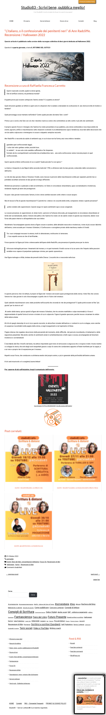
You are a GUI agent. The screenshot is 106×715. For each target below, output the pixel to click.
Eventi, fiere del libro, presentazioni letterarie (23, 562)
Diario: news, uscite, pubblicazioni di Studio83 (24, 648)
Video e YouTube (41, 628)
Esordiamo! (11, 617)
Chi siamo (26, 21)
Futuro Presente (57, 616)
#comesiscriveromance (26, 604)
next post (95, 574)
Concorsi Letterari (57, 608)
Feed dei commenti (76, 651)
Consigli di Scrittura (21, 612)
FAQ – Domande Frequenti (33, 703)
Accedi (72, 643)
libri (47, 621)
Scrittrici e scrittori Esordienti (45, 624)
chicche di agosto (28, 608)
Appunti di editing (15, 643)
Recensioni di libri (53, 562)
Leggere (43, 621)
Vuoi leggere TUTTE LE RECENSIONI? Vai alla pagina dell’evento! (53, 406)
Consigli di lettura (72, 608)
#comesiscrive (13, 604)
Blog (95, 21)
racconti (82, 621)
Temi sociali (26, 628)
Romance (27, 624)
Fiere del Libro (40, 617)
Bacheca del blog (88, 604)
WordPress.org (75, 655)
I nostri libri (28, 621)
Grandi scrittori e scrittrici (75, 617)
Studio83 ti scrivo (13, 628)
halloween (10, 565)
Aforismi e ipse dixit (15, 639)
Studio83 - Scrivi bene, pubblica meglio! (53, 7)
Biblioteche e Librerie (15, 608)
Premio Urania (74, 621)
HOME (11, 21)
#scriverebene (62, 604)
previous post (12, 574)
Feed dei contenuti (76, 647)
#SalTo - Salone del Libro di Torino (44, 604)
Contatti (81, 21)
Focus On (43, 562)
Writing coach (55, 628)
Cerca (10, 591)
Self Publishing (67, 625)
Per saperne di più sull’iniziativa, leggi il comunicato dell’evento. (29, 370)
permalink (10, 559)
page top (96, 580)
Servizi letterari (45, 21)
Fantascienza (23, 617)
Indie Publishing (19, 621)
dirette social (62, 612)
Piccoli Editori (59, 621)
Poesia (68, 621)
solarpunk (87, 624)
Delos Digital (51, 612)
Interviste (35, 621)
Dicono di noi (64, 21)
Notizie (51, 621)
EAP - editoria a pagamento (77, 612)
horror (17, 565)
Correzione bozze (40, 612)
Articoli (78, 604)
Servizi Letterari (78, 625)
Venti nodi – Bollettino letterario (19, 683)
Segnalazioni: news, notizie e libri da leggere (23, 674)
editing (90, 612)
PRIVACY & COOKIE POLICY (56, 703)
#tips (72, 604)
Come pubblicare (42, 608)
